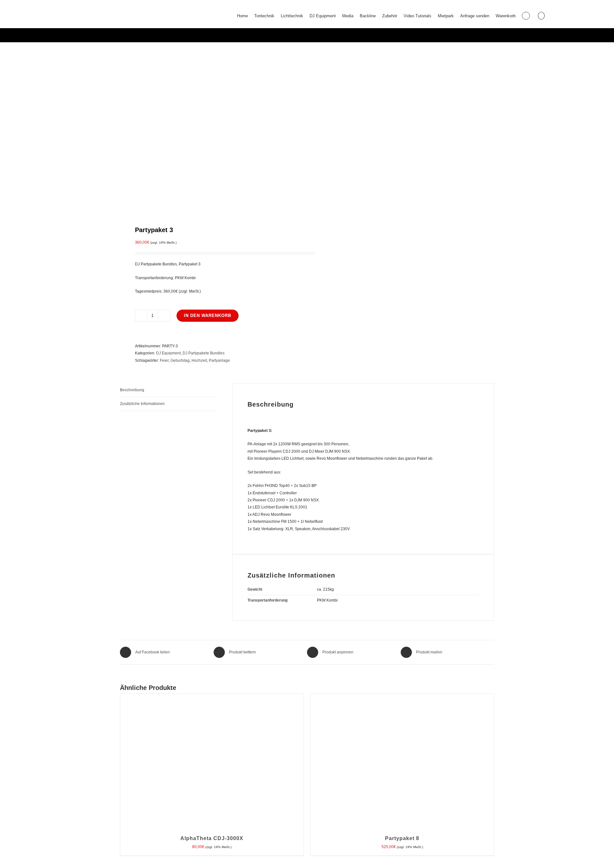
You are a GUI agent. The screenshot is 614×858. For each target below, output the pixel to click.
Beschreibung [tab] (132, 390)
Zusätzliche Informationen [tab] (142, 403)
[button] (541, 16)
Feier (164, 360)
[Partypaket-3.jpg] (210, 133)
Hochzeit (199, 360)
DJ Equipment (168, 353)
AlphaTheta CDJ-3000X (211, 838)
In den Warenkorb (207, 315)
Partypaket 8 (402, 838)
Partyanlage (219, 360)
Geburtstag (180, 360)
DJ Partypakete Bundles (203, 353)
